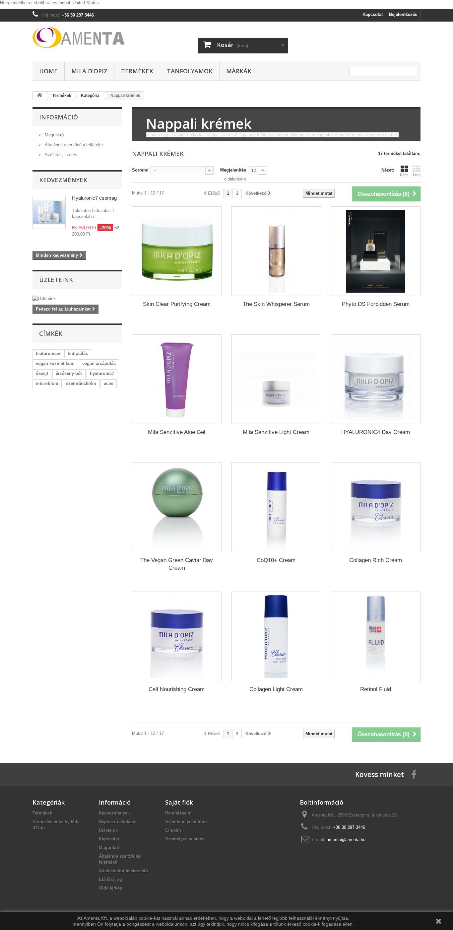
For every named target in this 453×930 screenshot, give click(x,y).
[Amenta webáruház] (93, 37)
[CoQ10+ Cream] (276, 507)
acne (108, 383)
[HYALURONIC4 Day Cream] (375, 379)
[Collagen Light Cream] (276, 636)
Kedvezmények (63, 180)
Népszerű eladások (118, 821)
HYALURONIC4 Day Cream (375, 432)
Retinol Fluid (375, 689)
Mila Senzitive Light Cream (276, 432)
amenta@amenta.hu (346, 839)
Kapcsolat (372, 14)
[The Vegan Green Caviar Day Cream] (176, 507)
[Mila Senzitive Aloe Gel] (176, 379)
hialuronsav (48, 353)
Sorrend (140, 170)
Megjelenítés (233, 170)
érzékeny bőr (69, 373)
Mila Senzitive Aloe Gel (176, 432)
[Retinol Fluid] (375, 636)
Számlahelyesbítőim (186, 821)
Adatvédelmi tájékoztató (123, 870)
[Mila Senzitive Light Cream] (276, 379)
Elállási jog (110, 879)
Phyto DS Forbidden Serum (376, 304)
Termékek (137, 71)
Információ (58, 117)
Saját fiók (179, 802)
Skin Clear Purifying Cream (177, 304)
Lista (417, 175)
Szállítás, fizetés (60, 154)
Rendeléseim (178, 813)
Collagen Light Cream (276, 689)
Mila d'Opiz (89, 71)
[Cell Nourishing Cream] (176, 636)
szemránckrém (81, 383)
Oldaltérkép (110, 888)
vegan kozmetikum (55, 363)
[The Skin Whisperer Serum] (276, 251)
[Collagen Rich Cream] (375, 507)
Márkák (238, 71)
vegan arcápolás (99, 363)
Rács (404, 175)
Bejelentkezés (403, 14)
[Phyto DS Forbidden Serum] (375, 251)
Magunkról (54, 134)
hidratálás (78, 353)
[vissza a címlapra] (39, 96)
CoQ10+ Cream (276, 560)
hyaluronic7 (102, 373)
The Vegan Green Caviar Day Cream (176, 564)
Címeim (173, 830)
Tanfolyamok (190, 71)
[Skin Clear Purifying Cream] (176, 251)
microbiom (47, 383)
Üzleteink (56, 280)
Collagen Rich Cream (375, 560)
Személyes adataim (185, 838)
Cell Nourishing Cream (177, 689)
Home (48, 71)
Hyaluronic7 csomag (94, 198)
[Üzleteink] (77, 299)
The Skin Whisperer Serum (276, 304)
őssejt (42, 373)
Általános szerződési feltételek (73, 144)
